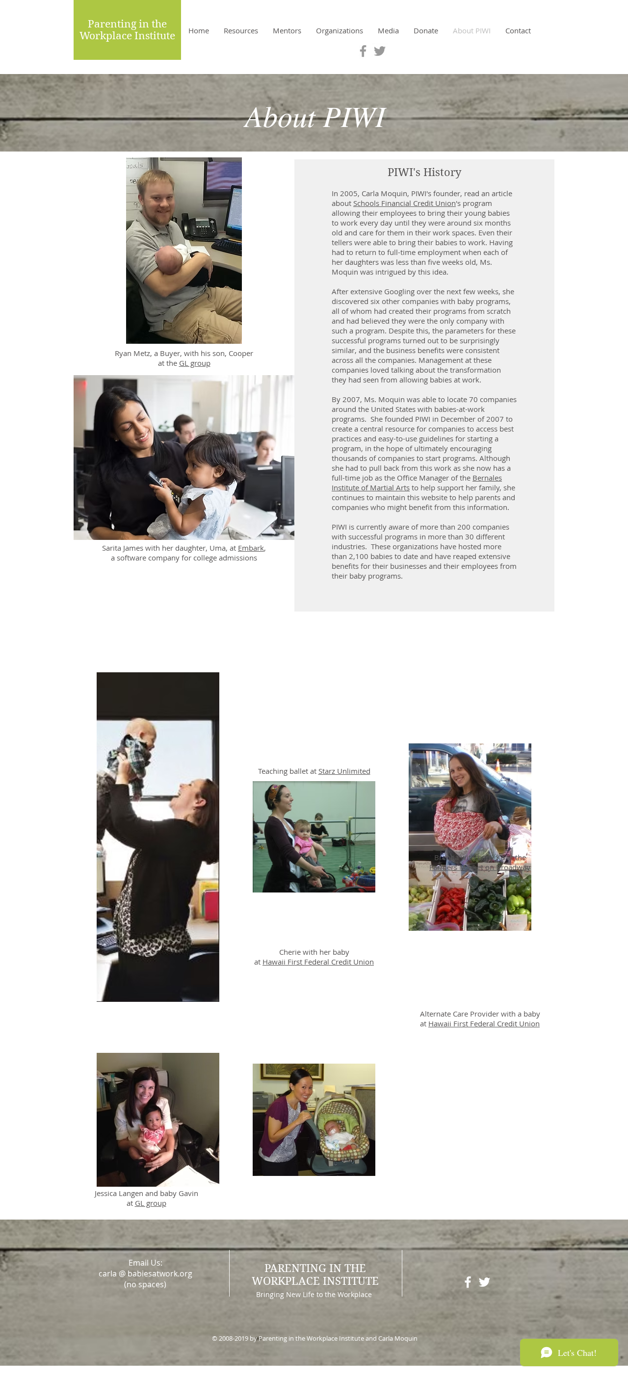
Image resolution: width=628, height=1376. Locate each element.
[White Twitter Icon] (484, 1282)
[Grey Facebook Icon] (363, 51)
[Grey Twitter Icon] (380, 51)
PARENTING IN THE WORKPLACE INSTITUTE (315, 1274)
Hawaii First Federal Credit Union (318, 962)
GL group (194, 363)
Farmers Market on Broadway (479, 867)
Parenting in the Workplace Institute (127, 30)
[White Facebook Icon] (467, 1282)
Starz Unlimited (344, 771)
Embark (251, 548)
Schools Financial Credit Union (404, 203)
